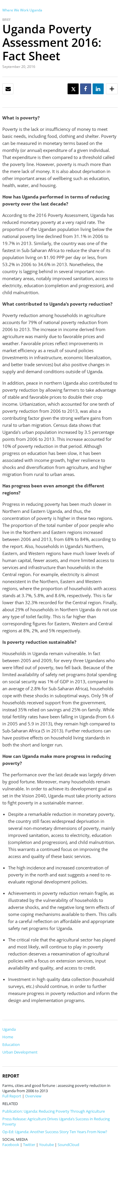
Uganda (35, 10)
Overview (33, 1096)
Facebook (10, 1144)
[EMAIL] (8, 89)
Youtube (46, 1144)
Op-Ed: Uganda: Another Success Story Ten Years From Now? (54, 1131)
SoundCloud (68, 1144)
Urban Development (20, 1052)
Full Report (11, 1096)
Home (7, 1036)
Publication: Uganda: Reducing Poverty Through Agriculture (53, 1111)
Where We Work (15, 10)
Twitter (29, 1144)
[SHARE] (85, 89)
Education (11, 1044)
